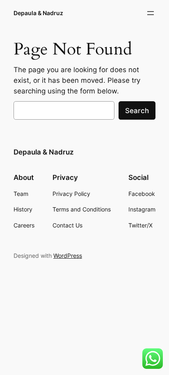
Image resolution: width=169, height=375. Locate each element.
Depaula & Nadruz (38, 12)
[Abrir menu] (150, 13)
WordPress (67, 255)
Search (137, 111)
